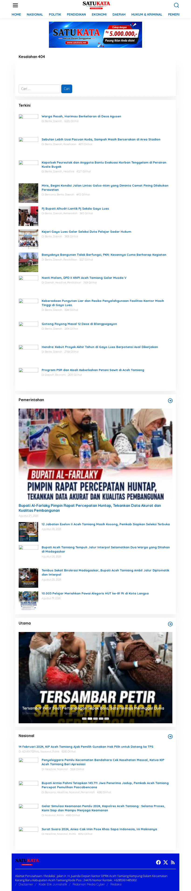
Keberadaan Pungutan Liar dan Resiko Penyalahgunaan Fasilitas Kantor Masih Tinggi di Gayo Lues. (103, 303)
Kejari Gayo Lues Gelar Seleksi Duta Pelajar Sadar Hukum (86, 231)
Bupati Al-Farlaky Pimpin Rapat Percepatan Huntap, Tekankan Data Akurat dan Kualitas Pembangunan (90, 508)
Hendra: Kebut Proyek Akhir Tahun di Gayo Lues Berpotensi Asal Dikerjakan (100, 347)
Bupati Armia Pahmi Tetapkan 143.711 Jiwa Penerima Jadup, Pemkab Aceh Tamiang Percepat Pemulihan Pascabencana (105, 785)
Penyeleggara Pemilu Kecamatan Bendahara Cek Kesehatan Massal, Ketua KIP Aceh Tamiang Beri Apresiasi (103, 762)
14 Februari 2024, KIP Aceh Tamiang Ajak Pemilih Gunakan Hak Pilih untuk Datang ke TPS (86, 746)
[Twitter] (166, 862)
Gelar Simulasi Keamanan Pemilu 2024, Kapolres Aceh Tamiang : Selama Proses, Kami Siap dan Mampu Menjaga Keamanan (103, 808)
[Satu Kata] (96, 5)
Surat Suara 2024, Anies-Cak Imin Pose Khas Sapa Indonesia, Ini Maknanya (99, 829)
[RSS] (173, 862)
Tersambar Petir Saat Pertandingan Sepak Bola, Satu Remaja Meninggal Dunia (93, 708)
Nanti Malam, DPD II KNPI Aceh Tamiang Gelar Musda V (84, 278)
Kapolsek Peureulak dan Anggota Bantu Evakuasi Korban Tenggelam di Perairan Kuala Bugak (104, 164)
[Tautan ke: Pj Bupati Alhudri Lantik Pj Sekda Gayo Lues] (28, 215)
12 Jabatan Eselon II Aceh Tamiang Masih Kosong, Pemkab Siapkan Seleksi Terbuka (106, 524)
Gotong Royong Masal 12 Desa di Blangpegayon (79, 324)
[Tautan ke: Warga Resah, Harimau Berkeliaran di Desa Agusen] (28, 123)
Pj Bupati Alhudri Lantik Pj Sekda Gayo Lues (75, 208)
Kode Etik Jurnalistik (53, 884)
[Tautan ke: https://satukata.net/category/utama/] (170, 624)
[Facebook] (158, 862)
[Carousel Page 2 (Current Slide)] (90, 718)
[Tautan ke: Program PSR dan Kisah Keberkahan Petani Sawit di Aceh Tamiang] (28, 377)
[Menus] (15, 5)
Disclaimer (26, 884)
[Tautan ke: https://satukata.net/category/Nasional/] (170, 736)
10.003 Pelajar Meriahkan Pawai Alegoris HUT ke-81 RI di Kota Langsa (95, 593)
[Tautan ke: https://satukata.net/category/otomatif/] (170, 400)
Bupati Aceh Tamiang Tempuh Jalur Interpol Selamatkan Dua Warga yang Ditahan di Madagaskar (106, 549)
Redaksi (116, 884)
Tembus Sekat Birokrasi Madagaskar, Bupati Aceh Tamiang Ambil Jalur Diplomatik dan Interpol (105, 572)
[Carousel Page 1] (84, 718)
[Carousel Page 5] (106, 718)
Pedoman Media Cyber (89, 884)
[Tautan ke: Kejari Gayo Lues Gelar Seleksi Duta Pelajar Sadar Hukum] (28, 238)
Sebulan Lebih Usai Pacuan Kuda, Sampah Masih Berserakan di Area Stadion (101, 139)
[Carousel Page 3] (95, 718)
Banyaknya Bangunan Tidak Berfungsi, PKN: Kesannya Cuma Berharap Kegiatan (104, 254)
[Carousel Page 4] (101, 718)
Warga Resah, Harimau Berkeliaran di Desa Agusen (81, 116)
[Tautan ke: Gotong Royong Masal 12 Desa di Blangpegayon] (28, 331)
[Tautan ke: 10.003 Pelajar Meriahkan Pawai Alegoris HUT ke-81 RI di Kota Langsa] (28, 600)
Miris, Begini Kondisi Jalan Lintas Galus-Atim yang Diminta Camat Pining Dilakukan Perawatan (105, 187)
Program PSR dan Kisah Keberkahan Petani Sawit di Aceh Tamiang (93, 370)
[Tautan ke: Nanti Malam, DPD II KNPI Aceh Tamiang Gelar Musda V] (28, 285)
